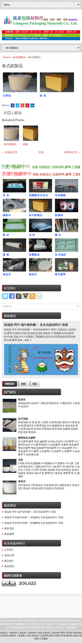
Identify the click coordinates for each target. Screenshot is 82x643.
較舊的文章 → (72, 152)
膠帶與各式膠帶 (26, 437)
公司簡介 (9, 549)
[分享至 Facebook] (16, 113)
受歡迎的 (9, 384)
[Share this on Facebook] (12, 105)
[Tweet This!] (17, 105)
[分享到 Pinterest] (20, 113)
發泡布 (22, 481)
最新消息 (9, 528)
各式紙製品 (19, 57)
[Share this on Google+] (22, 105)
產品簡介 (9, 560)
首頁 (41, 152)
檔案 (34, 384)
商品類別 (9, 566)
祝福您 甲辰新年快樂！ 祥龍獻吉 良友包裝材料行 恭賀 (34, 517)
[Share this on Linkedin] (32, 105)
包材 (20, 459)
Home (6, 57)
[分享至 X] (13, 113)
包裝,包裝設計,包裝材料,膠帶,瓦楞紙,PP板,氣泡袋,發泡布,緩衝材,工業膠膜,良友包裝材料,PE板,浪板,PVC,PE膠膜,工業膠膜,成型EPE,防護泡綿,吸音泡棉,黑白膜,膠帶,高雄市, (41, 624)
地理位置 (9, 555)
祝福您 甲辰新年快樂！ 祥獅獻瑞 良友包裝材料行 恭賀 (34, 522)
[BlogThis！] (9, 113)
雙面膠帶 (9, 534)
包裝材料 (71, 627)
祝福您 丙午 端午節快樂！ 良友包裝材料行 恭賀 (36, 325)
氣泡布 (22, 399)
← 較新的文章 (9, 152)
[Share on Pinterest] (27, 105)
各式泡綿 (23, 418)
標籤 (23, 384)
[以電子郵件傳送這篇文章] (5, 113)
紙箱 (25, 144)
